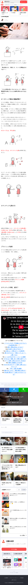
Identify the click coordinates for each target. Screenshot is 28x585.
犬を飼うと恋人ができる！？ (15, 349)
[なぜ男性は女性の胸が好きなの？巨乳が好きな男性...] (17, 411)
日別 (19, 489)
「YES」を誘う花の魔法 (15, 368)
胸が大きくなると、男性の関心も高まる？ (15, 370)
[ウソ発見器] (14, 7)
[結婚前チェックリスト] (5, 7)
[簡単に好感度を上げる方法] (6, 411)
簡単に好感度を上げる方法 (15, 362)
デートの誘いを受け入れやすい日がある (15, 360)
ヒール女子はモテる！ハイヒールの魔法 (15, 357)
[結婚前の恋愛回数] (23, 7)
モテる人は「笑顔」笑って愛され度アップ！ (15, 359)
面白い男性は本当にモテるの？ (15, 347)
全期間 (23, 489)
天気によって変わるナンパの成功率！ (15, 351)
